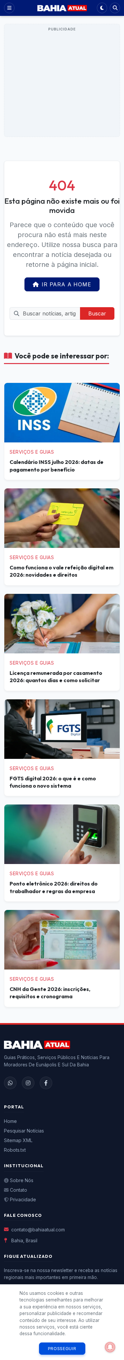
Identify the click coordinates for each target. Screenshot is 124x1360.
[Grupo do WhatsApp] (10, 1083)
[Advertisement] (62, 84)
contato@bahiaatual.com (38, 1229)
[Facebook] (46, 1083)
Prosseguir (62, 1348)
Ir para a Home (66, 284)
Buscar (97, 313)
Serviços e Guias (32, 452)
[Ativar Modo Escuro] (102, 8)
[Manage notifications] (110, 1347)
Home (10, 1121)
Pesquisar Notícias (24, 1130)
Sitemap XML (18, 1140)
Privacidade (23, 1199)
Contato (18, 1190)
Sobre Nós (21, 1180)
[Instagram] (28, 1083)
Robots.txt (15, 1150)
